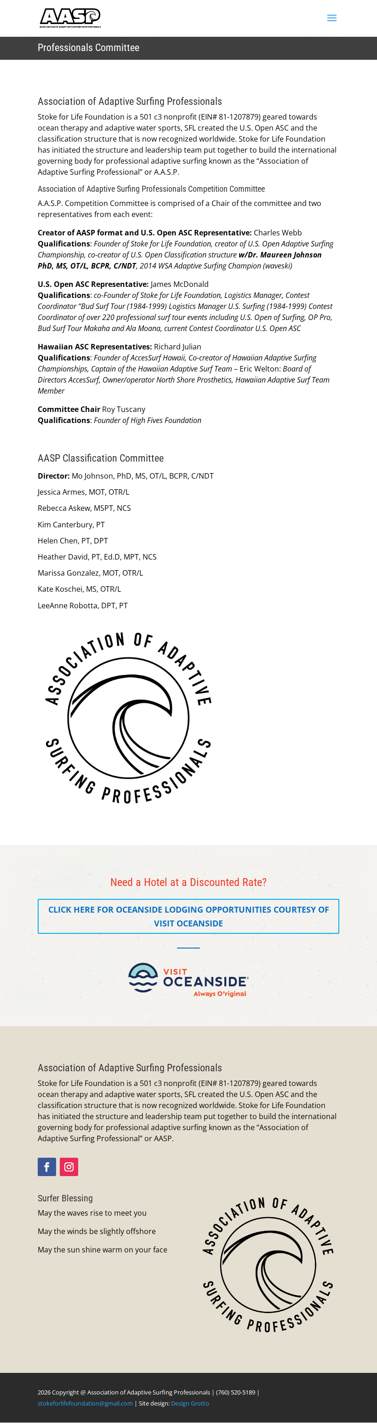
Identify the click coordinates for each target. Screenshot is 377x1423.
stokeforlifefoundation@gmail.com (85, 1403)
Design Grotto (190, 1403)
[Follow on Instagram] (69, 1167)
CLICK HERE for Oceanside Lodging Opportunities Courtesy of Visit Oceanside (188, 916)
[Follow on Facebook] (47, 1167)
